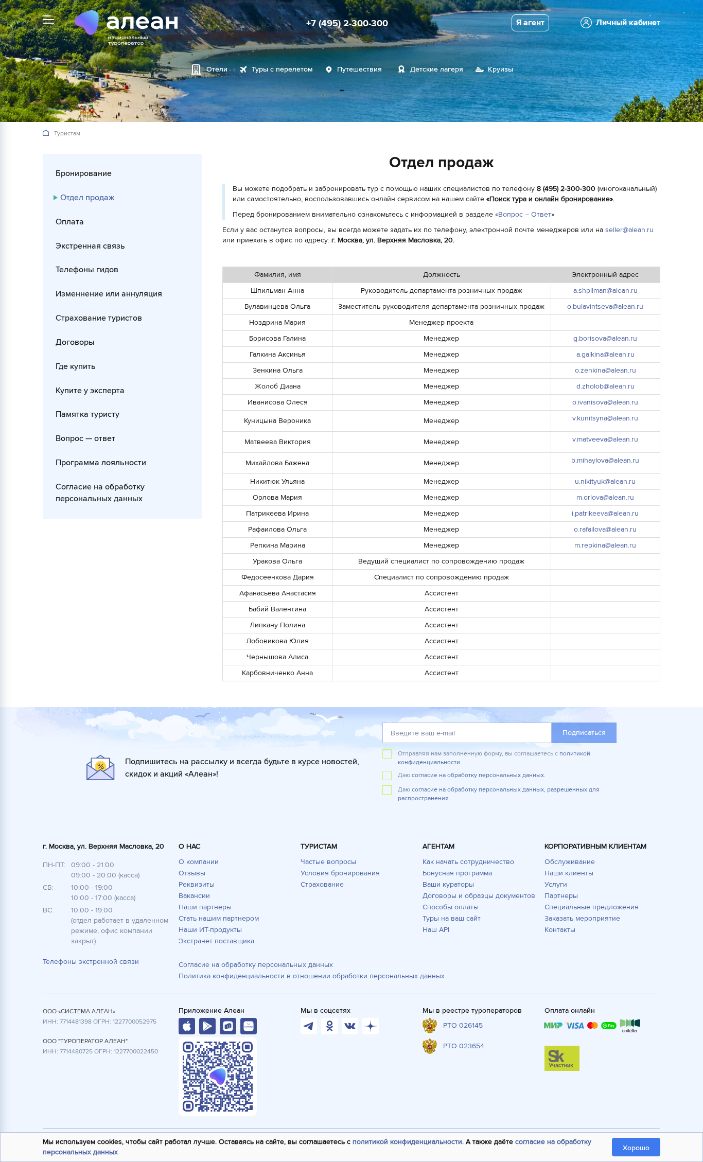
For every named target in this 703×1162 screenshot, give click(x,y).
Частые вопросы (328, 861)
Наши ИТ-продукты (210, 929)
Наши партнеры (205, 907)
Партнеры (561, 895)
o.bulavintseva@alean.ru (605, 306)
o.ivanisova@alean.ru (605, 402)
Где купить (76, 366)
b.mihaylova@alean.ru (605, 460)
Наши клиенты (568, 873)
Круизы (500, 69)
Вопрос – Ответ (524, 214)
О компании (199, 861)
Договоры (75, 342)
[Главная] (46, 133)
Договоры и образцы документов (479, 895)
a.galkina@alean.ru (605, 354)
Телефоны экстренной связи (91, 961)
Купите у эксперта (90, 390)
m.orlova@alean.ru (605, 497)
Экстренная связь (90, 246)
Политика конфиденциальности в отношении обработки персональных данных (312, 976)
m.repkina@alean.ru (605, 545)
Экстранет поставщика (216, 941)
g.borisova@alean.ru (605, 338)
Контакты (559, 929)
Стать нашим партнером (219, 918)
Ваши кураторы (448, 884)
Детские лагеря (436, 69)
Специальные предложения (591, 907)
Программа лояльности (101, 462)
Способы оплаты (451, 907)
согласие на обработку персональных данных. (479, 775)
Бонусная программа (457, 873)
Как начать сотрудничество (468, 861)
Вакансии (194, 895)
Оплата (70, 222)
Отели (216, 69)
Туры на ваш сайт (452, 918)
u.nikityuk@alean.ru (605, 481)
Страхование (322, 884)
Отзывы (192, 873)
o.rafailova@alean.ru (605, 529)
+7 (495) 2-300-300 (347, 23)
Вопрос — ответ (85, 438)
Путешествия (359, 69)
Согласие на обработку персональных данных (100, 493)
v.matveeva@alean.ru (605, 439)
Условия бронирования (340, 873)
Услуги (555, 884)
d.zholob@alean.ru (605, 386)
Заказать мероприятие (582, 918)
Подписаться (584, 732)
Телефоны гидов (87, 270)
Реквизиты (197, 884)
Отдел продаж (87, 197)
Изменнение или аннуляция (109, 294)
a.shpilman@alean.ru (605, 290)
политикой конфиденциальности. (408, 1141)
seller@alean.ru (629, 229)
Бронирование (84, 173)
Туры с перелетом (282, 69)
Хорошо (636, 1147)
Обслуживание (569, 861)
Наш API (436, 929)
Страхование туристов (99, 318)
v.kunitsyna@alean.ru (605, 418)
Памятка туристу (87, 414)
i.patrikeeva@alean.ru (605, 513)
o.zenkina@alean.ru (605, 370)
